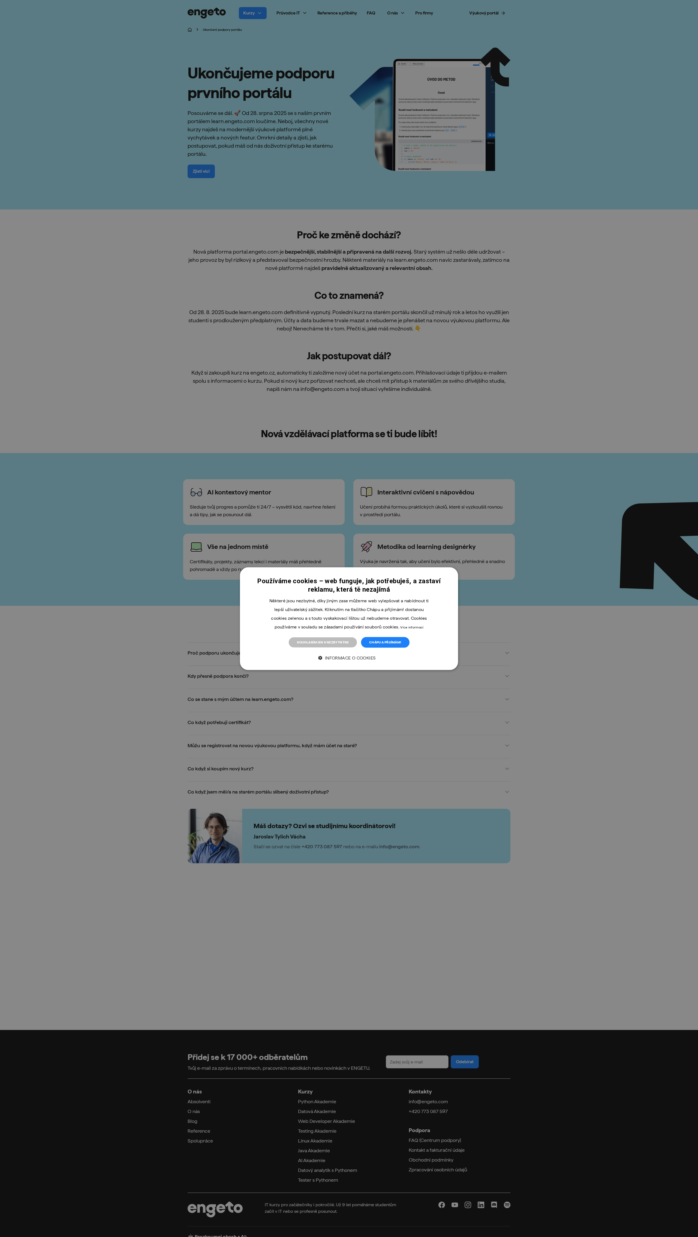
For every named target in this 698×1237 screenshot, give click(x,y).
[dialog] (349, 618)
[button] (348, 658)
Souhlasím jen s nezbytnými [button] (322, 642)
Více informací (411, 627)
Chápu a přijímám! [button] (385, 642)
